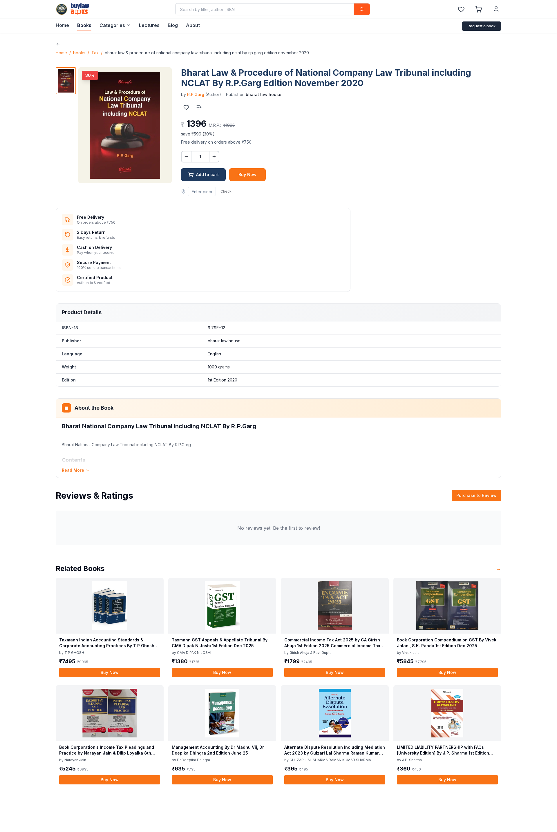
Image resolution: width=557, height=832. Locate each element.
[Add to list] (199, 107)
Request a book (481, 25)
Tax (95, 52)
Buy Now (247, 174)
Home (62, 25)
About (193, 25)
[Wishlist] (461, 9)
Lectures (149, 25)
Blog (173, 25)
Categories (112, 25)
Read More (73, 470)
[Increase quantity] (214, 156)
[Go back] (58, 44)
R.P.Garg (195, 94)
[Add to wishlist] (186, 107)
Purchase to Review (476, 495)
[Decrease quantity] (186, 156)
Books (84, 25)
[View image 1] (66, 80)
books (79, 52)
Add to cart (207, 174)
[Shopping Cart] (478, 9)
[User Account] (496, 9)
